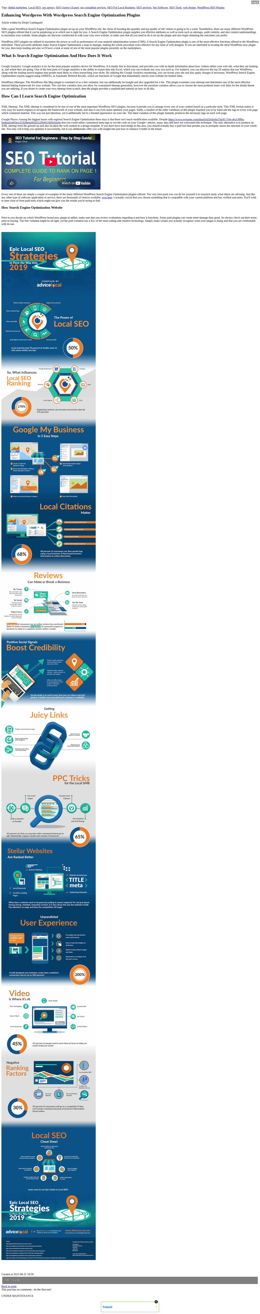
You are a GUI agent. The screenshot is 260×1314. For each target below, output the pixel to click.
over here (107, 197)
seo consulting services (93, 7)
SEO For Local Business (121, 7)
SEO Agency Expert (67, 7)
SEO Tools (175, 7)
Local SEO (34, 7)
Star (14, 1280)
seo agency (48, 7)
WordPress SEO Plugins (210, 7)
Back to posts (8, 1286)
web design (189, 7)
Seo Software (160, 7)
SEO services (143, 7)
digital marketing (17, 7)
